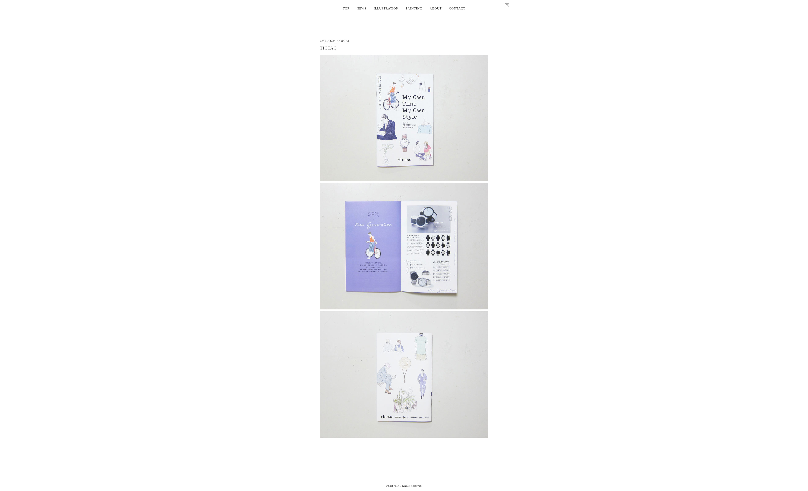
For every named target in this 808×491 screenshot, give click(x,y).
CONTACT (457, 8)
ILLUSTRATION (386, 8)
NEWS (361, 8)
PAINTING (414, 8)
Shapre (392, 485)
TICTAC (328, 48)
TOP (346, 8)
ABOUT (436, 8)
